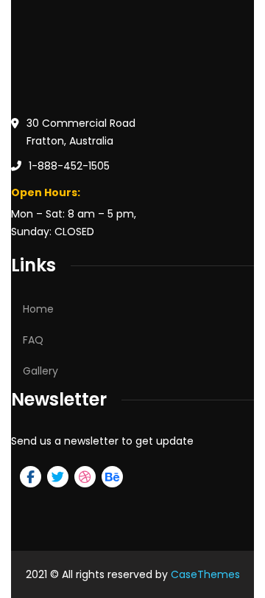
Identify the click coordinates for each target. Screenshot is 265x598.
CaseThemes (205, 574)
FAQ (33, 340)
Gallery (40, 371)
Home (38, 309)
